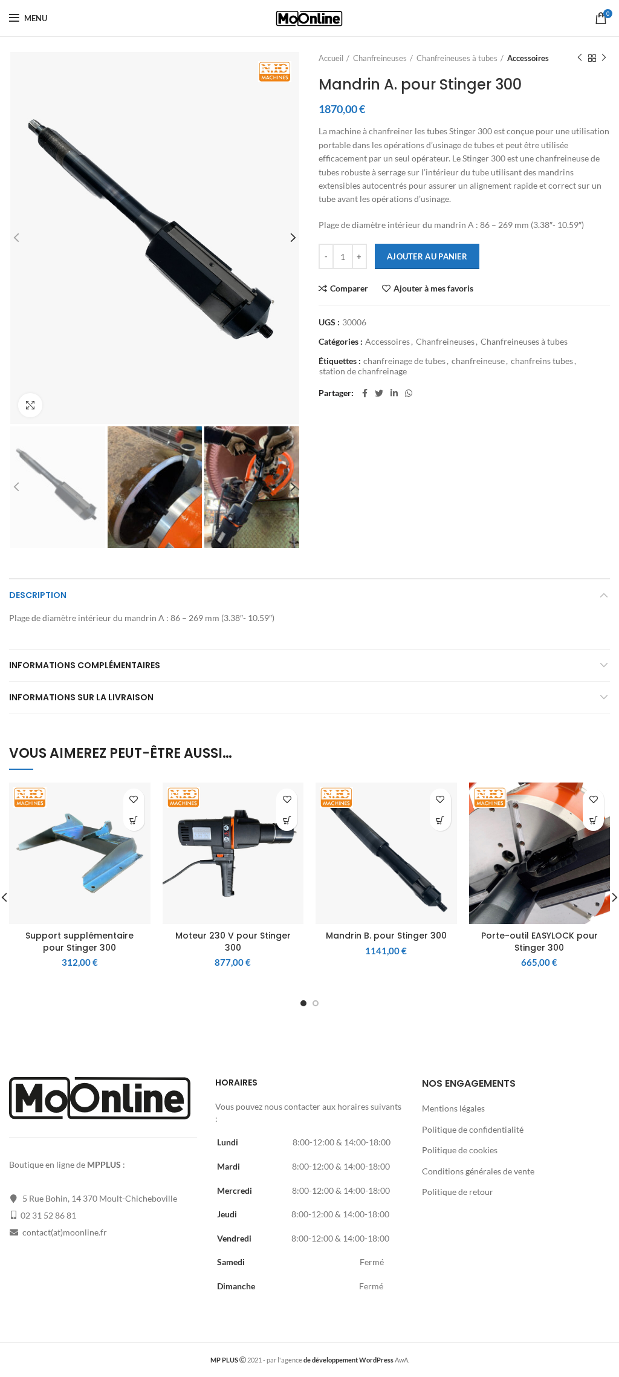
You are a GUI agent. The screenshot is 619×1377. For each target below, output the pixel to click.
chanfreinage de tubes (404, 361)
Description (37, 595)
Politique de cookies (459, 1150)
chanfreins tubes (542, 361)
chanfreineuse (478, 361)
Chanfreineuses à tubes (456, 58)
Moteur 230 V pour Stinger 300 (233, 941)
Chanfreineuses (380, 58)
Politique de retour (457, 1192)
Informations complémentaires (84, 665)
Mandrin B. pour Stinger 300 (386, 935)
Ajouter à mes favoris (433, 288)
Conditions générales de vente (478, 1171)
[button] (133, 820)
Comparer (349, 288)
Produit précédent (580, 58)
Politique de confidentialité (472, 1129)
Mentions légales (453, 1108)
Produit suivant (604, 58)
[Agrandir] (30, 405)
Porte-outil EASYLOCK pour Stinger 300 (539, 941)
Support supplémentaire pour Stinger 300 (79, 941)
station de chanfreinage (363, 371)
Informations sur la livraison (81, 697)
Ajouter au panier (427, 256)
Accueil (331, 58)
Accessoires (528, 58)
